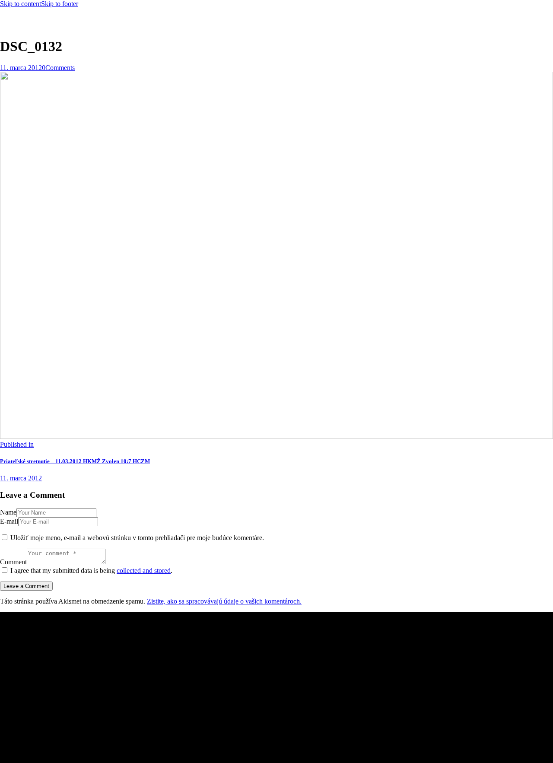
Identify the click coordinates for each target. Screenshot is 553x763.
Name (8, 512)
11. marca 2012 (21, 67)
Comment (13, 562)
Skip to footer (59, 3)
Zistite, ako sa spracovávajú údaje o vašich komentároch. (224, 601)
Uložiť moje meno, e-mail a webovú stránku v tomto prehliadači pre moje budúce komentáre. (137, 537)
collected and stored (144, 570)
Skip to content (20, 3)
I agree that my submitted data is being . (91, 570)
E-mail (9, 521)
